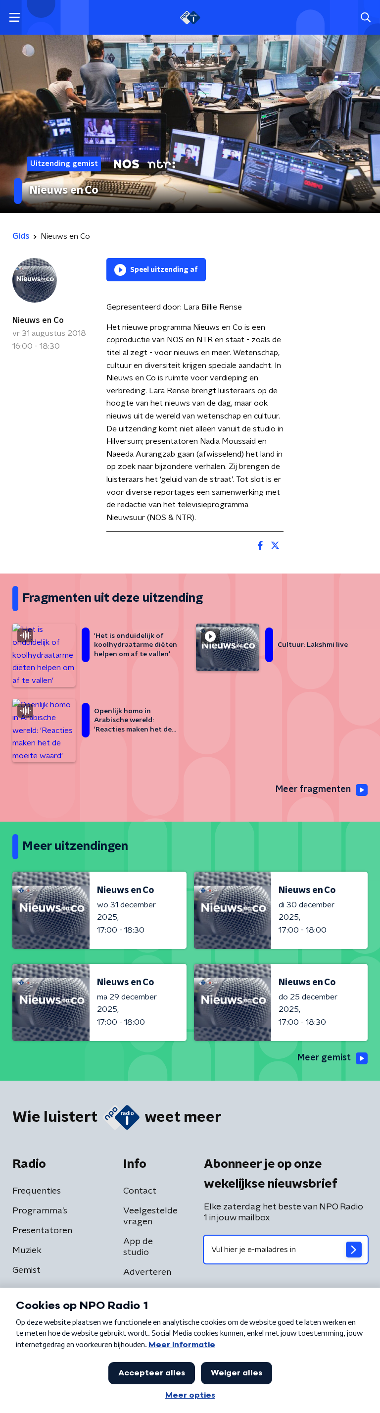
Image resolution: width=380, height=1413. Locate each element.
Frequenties (36, 1191)
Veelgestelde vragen (150, 1216)
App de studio (138, 1247)
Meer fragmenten (313, 789)
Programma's (39, 1210)
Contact (139, 1191)
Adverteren (147, 1272)
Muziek (27, 1250)
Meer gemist (324, 1057)
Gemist (26, 1270)
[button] (14, 17)
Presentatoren (42, 1230)
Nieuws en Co (38, 320)
